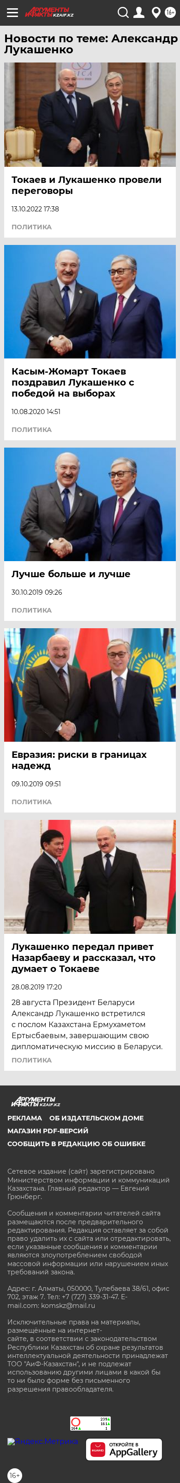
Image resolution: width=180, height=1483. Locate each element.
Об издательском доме (96, 1118)
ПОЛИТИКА (32, 227)
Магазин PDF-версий (48, 1131)
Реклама (24, 1118)
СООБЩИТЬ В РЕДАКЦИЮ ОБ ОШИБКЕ (76, 1144)
